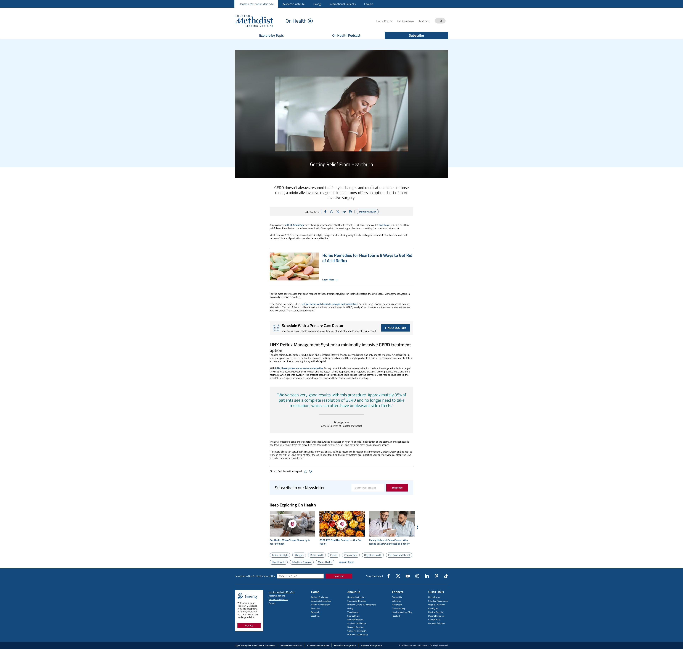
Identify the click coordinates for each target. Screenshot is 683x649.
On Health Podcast (346, 35)
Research (315, 612)
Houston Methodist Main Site (256, 4)
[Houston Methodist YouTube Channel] (408, 576)
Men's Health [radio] (325, 562)
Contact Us (397, 597)
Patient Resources (436, 616)
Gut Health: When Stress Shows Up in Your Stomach (290, 541)
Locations (315, 616)
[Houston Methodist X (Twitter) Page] (398, 576)
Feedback (396, 616)
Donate (249, 625)
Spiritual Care (353, 616)
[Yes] (305, 471)
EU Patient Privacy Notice (345, 645)
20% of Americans (294, 225)
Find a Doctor (434, 597)
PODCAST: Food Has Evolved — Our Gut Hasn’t (340, 541)
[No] (310, 471)
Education (315, 608)
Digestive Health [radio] (373, 555)
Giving (317, 4)
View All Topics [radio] (346, 562)
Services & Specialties (321, 601)
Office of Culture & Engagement (361, 604)
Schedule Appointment (438, 601)
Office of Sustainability (357, 634)
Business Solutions (436, 623)
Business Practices (355, 627)
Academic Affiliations (356, 623)
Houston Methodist (355, 597)
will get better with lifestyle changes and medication (329, 304)
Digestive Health (367, 211)
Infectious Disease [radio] (301, 562)
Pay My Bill (433, 608)
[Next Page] (417, 527)
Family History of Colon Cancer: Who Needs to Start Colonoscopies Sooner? (389, 541)
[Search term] (440, 21)
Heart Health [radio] (278, 562)
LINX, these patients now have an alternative (299, 368)
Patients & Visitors (319, 597)
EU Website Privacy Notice (318, 645)
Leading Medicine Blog (402, 612)
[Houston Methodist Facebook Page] (388, 576)
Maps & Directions (436, 604)
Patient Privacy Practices (291, 645)
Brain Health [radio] (317, 555)
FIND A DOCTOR (395, 327)
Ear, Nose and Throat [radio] (399, 555)
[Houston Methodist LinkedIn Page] (427, 576)
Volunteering (353, 612)
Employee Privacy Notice (371, 645)
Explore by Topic (271, 35)
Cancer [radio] (334, 555)
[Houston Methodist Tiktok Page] (446, 576)
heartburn (384, 225)
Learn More (328, 279)
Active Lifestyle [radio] (280, 555)
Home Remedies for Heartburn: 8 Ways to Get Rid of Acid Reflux (367, 258)
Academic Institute (293, 4)
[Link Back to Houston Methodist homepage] (259, 20)
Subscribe (416, 35)
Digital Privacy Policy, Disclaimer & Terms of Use (255, 645)
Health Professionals (320, 604)
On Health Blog (398, 608)
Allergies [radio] (299, 555)
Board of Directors (355, 619)
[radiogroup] (341, 559)
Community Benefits (356, 601)
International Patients (342, 4)
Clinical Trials (434, 619)
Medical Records (435, 612)
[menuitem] (256, 4)
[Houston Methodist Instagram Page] (417, 576)
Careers (368, 4)
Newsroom (397, 604)
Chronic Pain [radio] (351, 555)
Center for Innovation (356, 630)
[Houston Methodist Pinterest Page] (436, 576)
